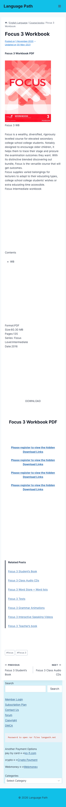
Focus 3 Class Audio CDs (23, 580)
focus (9, 652)
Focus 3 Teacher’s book (22, 626)
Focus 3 (21, 652)
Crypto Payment (27, 759)
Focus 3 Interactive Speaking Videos (30, 616)
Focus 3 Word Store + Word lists (28, 589)
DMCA (9, 725)
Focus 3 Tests (16, 598)
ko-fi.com (30, 753)
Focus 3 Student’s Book (22, 571)
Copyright (11, 720)
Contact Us (12, 709)
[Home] (6, 22)
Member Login (14, 699)
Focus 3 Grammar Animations (26, 607)
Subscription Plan (16, 704)
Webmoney (31, 766)
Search (9, 683)
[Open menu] (59, 6)
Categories (11, 775)
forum (8, 715)
